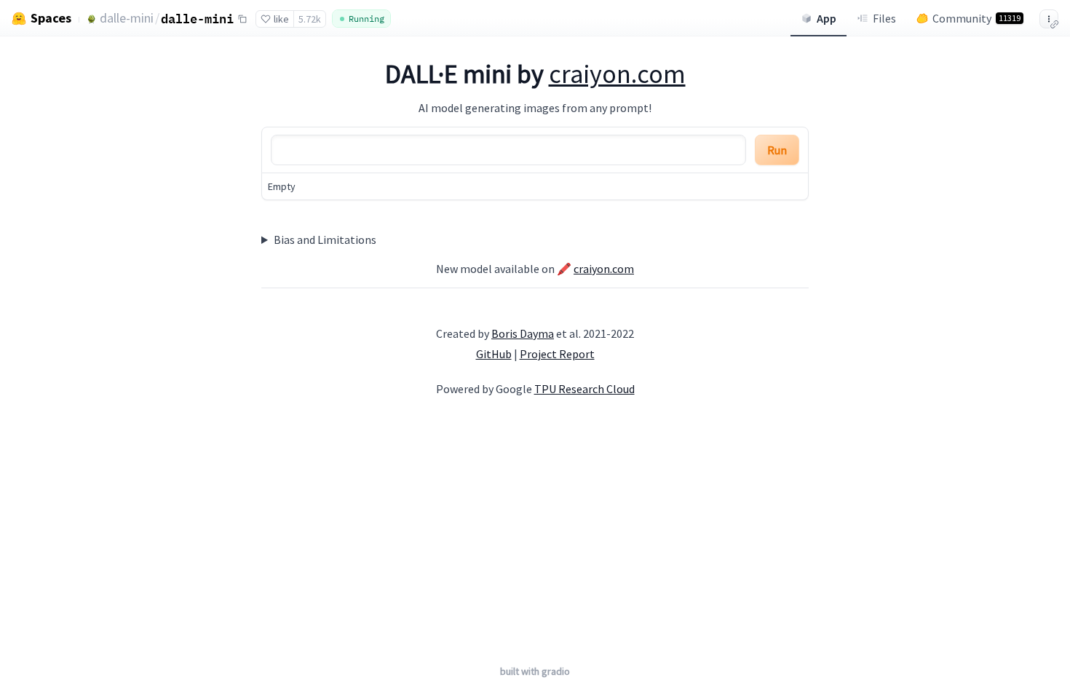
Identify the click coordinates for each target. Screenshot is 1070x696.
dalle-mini (127, 17)
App (826, 18)
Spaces (51, 18)
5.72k (309, 18)
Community (976, 18)
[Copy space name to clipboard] (242, 19)
